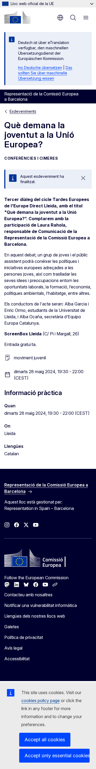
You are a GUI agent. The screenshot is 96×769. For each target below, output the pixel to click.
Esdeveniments (23, 111)
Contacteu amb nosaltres (28, 594)
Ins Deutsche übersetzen (40, 67)
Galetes (11, 626)
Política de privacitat (23, 637)
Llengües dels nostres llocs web (34, 616)
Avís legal (13, 648)
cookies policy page (40, 700)
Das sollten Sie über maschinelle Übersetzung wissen (45, 72)
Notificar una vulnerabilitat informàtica (40, 605)
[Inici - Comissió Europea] (17, 17)
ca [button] (60, 17)
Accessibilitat (17, 658)
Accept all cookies (45, 739)
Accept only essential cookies (57, 755)
